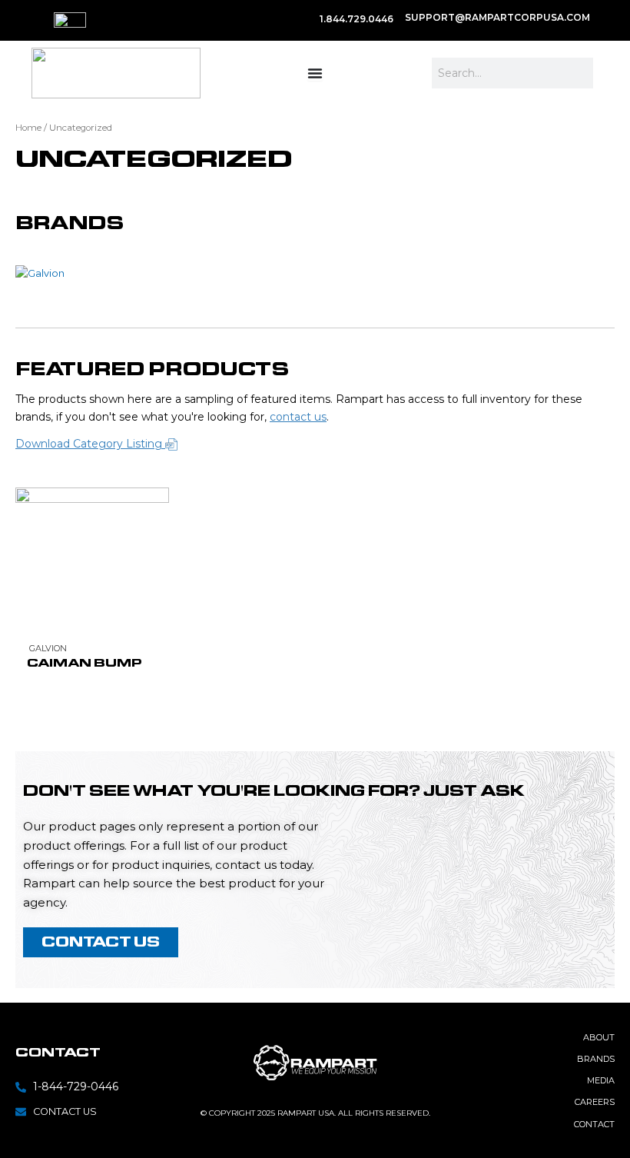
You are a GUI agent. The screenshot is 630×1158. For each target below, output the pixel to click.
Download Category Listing (90, 444)
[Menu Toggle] (315, 73)
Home (28, 127)
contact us (298, 417)
